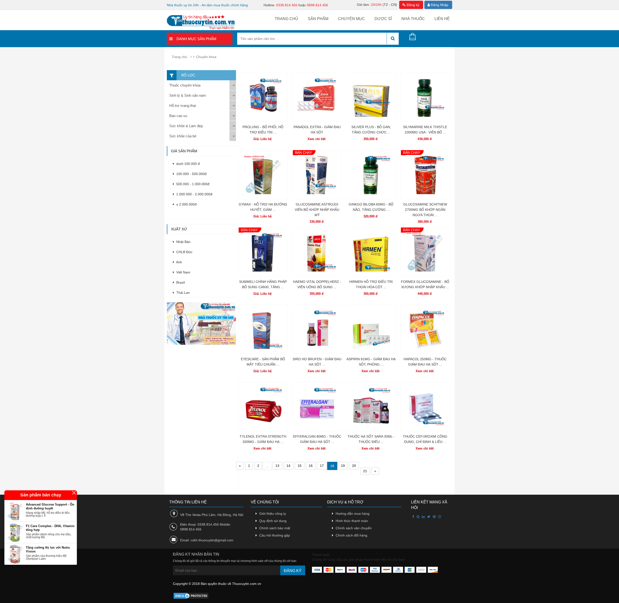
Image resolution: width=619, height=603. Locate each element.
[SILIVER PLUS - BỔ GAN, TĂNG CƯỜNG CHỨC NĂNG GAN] (371, 97)
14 (288, 466)
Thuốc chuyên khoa (184, 85)
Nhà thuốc (413, 19)
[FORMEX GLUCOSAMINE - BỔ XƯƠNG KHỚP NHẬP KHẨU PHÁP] (425, 252)
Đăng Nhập (439, 5)
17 (322, 466)
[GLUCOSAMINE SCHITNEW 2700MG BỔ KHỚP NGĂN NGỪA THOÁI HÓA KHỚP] (425, 174)
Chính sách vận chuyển (354, 528)
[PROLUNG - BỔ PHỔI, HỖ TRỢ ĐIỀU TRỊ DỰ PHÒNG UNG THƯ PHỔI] (263, 97)
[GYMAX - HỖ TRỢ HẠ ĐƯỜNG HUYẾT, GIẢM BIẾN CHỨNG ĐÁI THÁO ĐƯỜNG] (263, 174)
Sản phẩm (318, 19)
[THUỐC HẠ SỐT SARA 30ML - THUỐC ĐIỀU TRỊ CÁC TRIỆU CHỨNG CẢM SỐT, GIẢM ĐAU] (371, 406)
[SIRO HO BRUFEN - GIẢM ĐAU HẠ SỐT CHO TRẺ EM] (317, 329)
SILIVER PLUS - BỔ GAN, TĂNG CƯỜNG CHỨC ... (371, 129)
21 (365, 471)
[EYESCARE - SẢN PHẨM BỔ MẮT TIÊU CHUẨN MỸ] (263, 329)
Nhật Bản (183, 242)
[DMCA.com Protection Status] (191, 595)
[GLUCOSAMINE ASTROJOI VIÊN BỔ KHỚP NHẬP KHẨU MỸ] (317, 174)
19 (343, 466)
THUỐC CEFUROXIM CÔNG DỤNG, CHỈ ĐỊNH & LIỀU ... (425, 439)
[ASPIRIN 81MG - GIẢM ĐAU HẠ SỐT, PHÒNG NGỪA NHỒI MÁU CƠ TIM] (371, 329)
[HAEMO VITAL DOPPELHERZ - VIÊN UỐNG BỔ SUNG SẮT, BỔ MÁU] (317, 252)
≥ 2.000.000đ (186, 204)
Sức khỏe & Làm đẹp (186, 126)
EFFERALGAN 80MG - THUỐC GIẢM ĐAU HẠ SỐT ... (317, 439)
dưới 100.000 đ (187, 164)
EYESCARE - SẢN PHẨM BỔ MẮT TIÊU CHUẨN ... (263, 361)
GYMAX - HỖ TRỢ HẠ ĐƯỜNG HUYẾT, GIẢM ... (263, 207)
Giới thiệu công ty (272, 513)
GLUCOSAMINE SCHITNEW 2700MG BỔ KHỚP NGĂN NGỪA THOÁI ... (425, 209)
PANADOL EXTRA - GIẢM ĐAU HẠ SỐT (317, 129)
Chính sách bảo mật (274, 528)
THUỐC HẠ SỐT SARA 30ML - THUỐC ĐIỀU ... (371, 439)
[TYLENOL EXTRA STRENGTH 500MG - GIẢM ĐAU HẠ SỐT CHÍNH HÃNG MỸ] (263, 406)
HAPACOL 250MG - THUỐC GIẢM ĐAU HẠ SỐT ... (425, 361)
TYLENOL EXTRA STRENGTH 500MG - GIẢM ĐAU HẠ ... (263, 439)
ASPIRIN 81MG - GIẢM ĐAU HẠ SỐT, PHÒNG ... (371, 361)
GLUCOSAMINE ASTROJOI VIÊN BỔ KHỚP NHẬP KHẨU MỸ (317, 209)
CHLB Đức (183, 252)
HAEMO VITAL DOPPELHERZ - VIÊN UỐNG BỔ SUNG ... (317, 284)
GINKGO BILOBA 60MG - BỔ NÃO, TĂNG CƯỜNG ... (371, 207)
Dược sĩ (383, 19)
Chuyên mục (351, 19)
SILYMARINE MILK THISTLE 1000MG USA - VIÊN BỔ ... (425, 129)
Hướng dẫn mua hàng (352, 513)
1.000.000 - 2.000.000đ (193, 194)
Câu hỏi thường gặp (274, 535)
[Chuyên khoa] (202, 323)
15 (300, 466)
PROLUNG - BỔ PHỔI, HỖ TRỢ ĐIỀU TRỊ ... (263, 129)
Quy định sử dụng (273, 521)
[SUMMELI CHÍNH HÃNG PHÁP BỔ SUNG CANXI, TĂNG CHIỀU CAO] (263, 252)
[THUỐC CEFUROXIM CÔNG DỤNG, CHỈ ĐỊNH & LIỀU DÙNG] (425, 406)
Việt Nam (182, 272)
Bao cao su (178, 116)
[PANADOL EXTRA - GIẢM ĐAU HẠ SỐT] (317, 97)
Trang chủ (286, 19)
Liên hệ (442, 19)
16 (311, 466)
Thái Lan (182, 292)
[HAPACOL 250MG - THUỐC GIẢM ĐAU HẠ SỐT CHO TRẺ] (425, 329)
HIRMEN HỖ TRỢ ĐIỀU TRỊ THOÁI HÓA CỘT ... (371, 284)
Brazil (180, 282)
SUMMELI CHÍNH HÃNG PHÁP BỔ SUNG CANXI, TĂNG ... (263, 284)
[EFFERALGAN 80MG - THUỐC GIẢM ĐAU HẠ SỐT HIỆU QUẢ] (317, 406)
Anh (178, 262)
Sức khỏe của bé (182, 136)
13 (277, 466)
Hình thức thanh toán (352, 521)
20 (354, 466)
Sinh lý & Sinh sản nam (187, 95)
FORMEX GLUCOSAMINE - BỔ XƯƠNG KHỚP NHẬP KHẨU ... (425, 284)
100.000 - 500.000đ (190, 174)
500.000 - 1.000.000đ (192, 184)
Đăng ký (412, 5)
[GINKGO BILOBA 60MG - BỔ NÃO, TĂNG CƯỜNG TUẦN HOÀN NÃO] (371, 174)
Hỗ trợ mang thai (182, 105)
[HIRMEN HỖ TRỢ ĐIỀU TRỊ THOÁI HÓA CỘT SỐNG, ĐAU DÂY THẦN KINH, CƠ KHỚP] (371, 252)
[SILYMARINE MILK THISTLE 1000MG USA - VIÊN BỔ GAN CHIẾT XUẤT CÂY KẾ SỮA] (425, 97)
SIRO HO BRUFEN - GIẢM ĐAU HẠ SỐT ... (317, 361)
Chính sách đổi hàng (351, 535)
